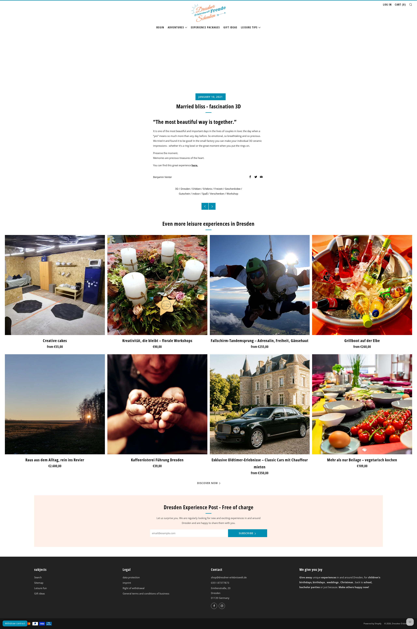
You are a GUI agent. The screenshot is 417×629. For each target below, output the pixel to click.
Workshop (232, 193)
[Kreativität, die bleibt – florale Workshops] (157, 285)
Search (38, 577)
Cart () (400, 4)
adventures (176, 27)
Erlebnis (207, 188)
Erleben (196, 188)
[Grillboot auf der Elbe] (362, 285)
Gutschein (184, 193)
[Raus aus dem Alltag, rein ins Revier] (55, 404)
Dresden (185, 188)
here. (195, 165)
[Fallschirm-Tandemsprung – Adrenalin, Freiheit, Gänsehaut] (260, 285)
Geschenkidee (232, 188)
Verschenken (217, 193)
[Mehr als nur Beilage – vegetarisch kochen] (362, 404)
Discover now (207, 483)
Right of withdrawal (133, 588)
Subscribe (246, 533)
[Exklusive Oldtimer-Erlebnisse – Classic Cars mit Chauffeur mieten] (260, 404)
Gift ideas (230, 27)
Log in (387, 4)
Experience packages (205, 27)
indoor (196, 193)
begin (160, 27)
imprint (127, 582)
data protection (131, 577)
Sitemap (38, 582)
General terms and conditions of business (146, 593)
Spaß (205, 193)
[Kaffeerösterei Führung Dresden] (157, 404)
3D (176, 188)
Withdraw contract (15, 623)
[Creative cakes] (55, 285)
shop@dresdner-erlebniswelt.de (229, 577)
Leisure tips (249, 27)
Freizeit (218, 188)
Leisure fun (40, 588)
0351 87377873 (220, 582)
